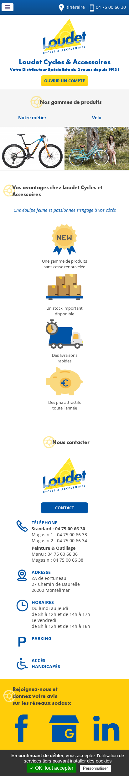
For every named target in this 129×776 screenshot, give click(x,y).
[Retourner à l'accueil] (64, 52)
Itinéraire (75, 7)
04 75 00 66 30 (111, 7)
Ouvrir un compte (64, 80)
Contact (64, 508)
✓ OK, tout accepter (51, 768)
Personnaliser (95, 768)
